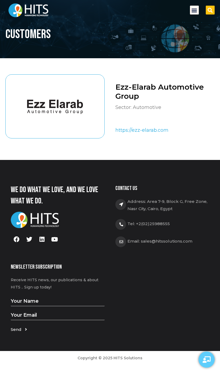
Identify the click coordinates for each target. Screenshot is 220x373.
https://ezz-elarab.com (141, 130)
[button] (194, 10)
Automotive (147, 107)
